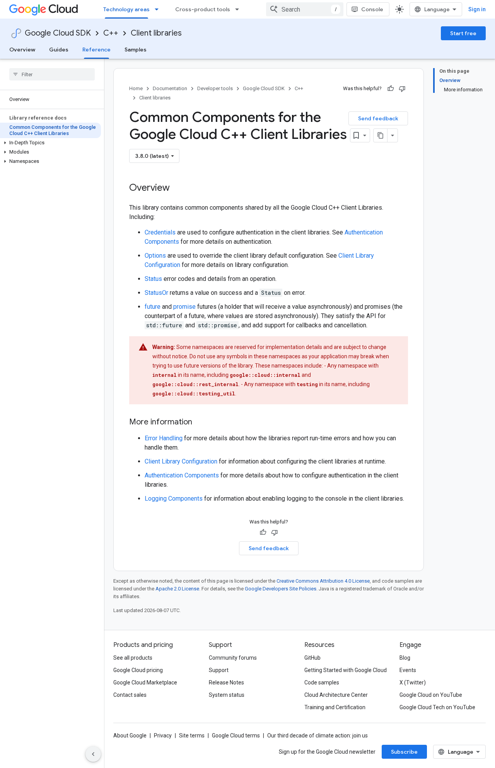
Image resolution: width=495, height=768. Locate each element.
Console (372, 9)
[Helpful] (390, 88)
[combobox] (304, 9)
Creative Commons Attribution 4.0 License (323, 581)
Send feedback (378, 118)
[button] (50, 142)
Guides (58, 49)
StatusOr (156, 292)
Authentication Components (182, 475)
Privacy (163, 735)
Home (136, 88)
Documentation (170, 88)
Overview (22, 49)
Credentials (160, 232)
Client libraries (156, 33)
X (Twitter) (412, 682)
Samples (136, 49)
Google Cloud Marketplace (145, 682)
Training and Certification (334, 707)
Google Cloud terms (236, 735)
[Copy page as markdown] (380, 135)
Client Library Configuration (181, 461)
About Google (130, 735)
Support (219, 670)
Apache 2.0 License (177, 589)
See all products (132, 658)
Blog (404, 658)
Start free (463, 33)
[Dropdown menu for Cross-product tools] (239, 9)
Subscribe (404, 751)
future (152, 306)
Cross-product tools (202, 9)
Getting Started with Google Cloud (345, 670)
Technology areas (126, 9)
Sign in (477, 9)
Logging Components (174, 498)
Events (407, 670)
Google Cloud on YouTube (430, 695)
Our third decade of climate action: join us (317, 735)
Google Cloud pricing (138, 670)
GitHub (312, 658)
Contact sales (130, 695)
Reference (96, 49)
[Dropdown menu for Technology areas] (159, 9)
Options (155, 255)
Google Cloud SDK (58, 33)
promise (184, 306)
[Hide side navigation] (93, 754)
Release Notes (226, 682)
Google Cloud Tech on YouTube (437, 707)
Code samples (321, 682)
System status (226, 695)
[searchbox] (52, 74)
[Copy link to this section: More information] (200, 422)
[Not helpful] (402, 88)
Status (153, 278)
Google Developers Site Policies (280, 589)
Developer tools (215, 88)
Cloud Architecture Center (336, 695)
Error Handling (164, 438)
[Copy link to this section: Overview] (177, 188)
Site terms (192, 735)
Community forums (233, 658)
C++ (110, 33)
